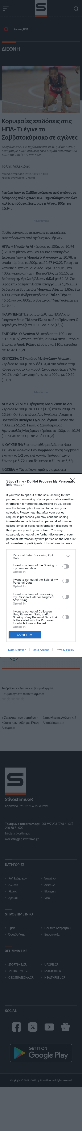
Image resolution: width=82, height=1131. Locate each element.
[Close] (74, 482)
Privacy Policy (65, 649)
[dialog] (41, 566)
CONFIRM (25, 634)
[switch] (65, 566)
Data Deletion (17, 649)
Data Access (41, 649)
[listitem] (41, 557)
